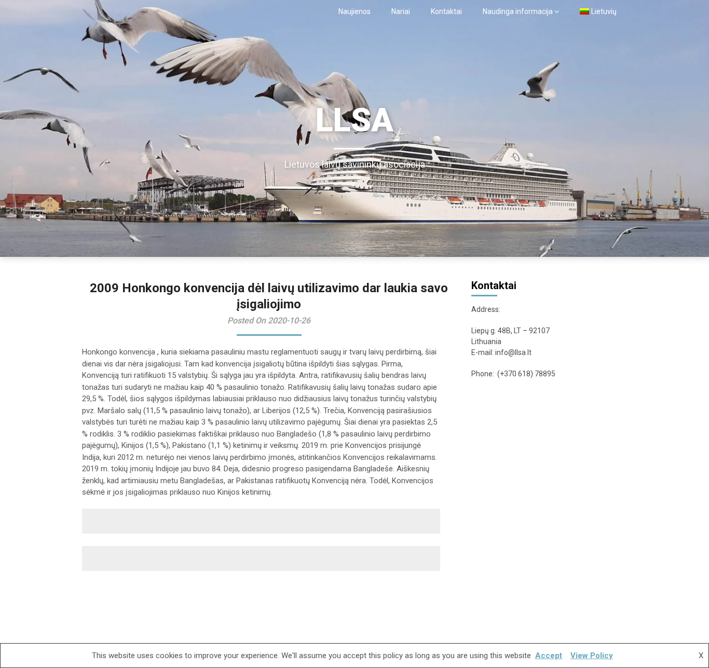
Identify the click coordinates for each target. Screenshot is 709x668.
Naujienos (354, 11)
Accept (548, 655)
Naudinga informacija (518, 11)
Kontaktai (446, 11)
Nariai (400, 11)
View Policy (591, 655)
